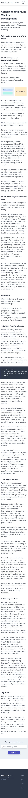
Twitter (22, 784)
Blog (22, 779)
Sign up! (14, 753)
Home (17, 2)
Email (22, 788)
